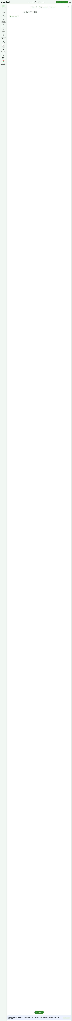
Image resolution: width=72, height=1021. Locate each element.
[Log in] (70, 2)
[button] (39, 7)
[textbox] (23, 11)
